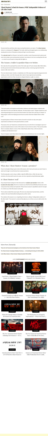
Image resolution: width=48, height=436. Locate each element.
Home (2, 4)
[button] (46, 1)
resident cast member (31, 182)
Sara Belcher (9, 12)
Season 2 (16, 50)
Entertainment (7, 4)
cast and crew (6, 55)
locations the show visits (7, 184)
